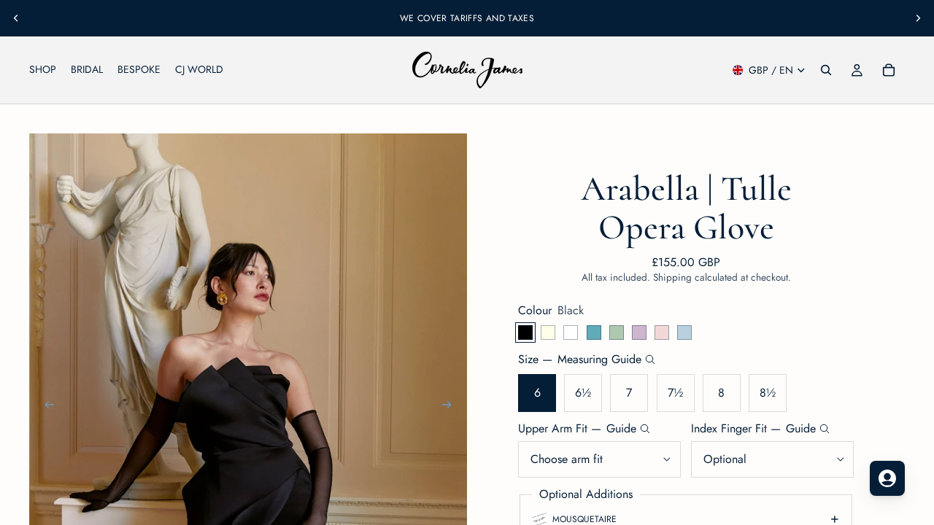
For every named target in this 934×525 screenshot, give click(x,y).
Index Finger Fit (753, 429)
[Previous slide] (16, 18)
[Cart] (889, 70)
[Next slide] (918, 18)
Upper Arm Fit (577, 429)
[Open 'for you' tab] (887, 478)
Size (579, 359)
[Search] (826, 70)
